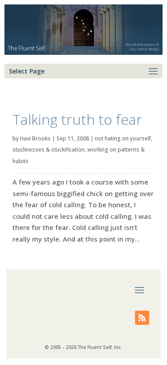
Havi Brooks (35, 138)
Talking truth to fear (77, 119)
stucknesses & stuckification (48, 149)
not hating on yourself (123, 138)
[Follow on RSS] (142, 318)
